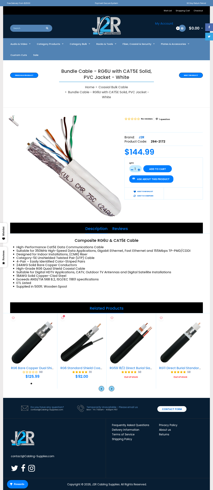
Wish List (168, 10)
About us (165, 430)
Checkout (198, 10)
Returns (164, 434)
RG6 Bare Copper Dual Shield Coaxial (40, 368)
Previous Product (24, 75)
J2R (141, 137)
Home (89, 87)
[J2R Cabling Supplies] (106, 34)
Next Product (191, 75)
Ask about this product (153, 179)
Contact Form (172, 409)
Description (96, 228)
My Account (164, 23)
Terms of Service (123, 434)
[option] (73, 165)
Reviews (120, 228)
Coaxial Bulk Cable (113, 87)
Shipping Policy (122, 439)
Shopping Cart (183, 10)
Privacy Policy (168, 425)
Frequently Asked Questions (130, 425)
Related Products (106, 308)
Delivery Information (125, 430)
